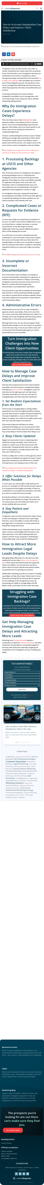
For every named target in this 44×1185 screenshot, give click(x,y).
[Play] (3, 64)
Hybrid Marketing (19, 776)
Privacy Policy (13, 1182)
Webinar (22, 797)
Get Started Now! (13, 1130)
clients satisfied (18, 390)
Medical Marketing (12, 785)
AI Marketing (10, 756)
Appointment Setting (23, 756)
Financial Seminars (29, 771)
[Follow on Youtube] (27, 1173)
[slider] (39, 64)
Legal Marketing (11, 781)
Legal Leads (33, 778)
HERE (28, 697)
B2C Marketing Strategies (25, 759)
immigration (27, 120)
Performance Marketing (14, 793)
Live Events (22, 781)
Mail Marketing (32, 781)
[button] (15, 742)
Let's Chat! (23, 3)
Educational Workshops (21, 766)
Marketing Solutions (15, 783)
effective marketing (27, 643)
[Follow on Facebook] (16, 1173)
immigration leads (19, 640)
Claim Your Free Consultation (22, 615)
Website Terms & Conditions (26, 1182)
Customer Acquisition (16, 761)
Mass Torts (28, 783)
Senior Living (19, 795)
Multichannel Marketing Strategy (19, 790)
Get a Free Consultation (22, 364)
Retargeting (10, 795)
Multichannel (25, 788)
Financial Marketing (13, 771)
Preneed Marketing (30, 793)
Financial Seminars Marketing (16, 773)
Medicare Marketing (27, 785)
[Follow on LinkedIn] (23, 1173)
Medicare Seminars (12, 788)
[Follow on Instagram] (20, 1173)
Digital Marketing (20, 764)
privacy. (30, 695)
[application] (22, 64)
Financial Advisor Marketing (24, 769)
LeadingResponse (22, 778)
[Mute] (35, 64)
